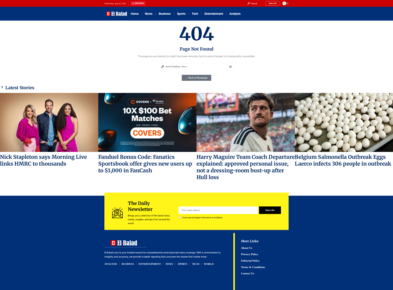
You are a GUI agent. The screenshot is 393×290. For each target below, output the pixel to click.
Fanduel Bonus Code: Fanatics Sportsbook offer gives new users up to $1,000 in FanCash (145, 164)
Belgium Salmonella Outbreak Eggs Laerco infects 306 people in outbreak (343, 160)
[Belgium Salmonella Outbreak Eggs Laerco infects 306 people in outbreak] (344, 122)
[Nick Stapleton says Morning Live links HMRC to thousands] (49, 122)
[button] (252, 3)
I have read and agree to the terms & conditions (202, 217)
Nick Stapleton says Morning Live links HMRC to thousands (43, 160)
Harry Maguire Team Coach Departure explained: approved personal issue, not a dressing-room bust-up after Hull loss (245, 167)
